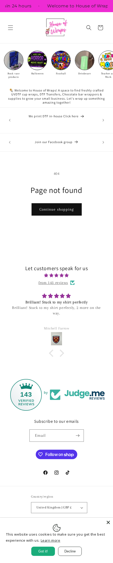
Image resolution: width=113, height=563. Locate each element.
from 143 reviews (53, 282)
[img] (56, 275)
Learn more (50, 540)
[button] (10, 27)
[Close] (108, 522)
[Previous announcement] (10, 120)
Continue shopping (56, 209)
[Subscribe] (78, 435)
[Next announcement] (103, 120)
